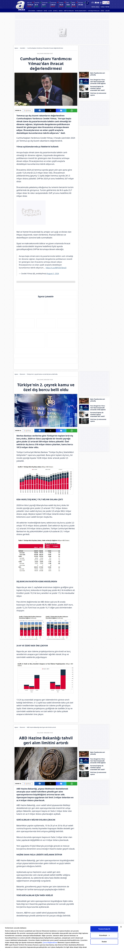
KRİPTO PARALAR (69, 11)
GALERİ (107, 11)
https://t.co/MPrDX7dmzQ (56, 268)
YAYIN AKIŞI (95, 7)
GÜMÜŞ (55, 11)
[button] (39, 110)
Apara (16, 48)
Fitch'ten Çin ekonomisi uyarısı (98, 94)
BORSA (61, 11)
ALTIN (50, 11)
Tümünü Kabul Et (104, 929)
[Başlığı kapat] (121, 927)
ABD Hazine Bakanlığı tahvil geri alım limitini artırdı (41, 727)
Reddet (104, 941)
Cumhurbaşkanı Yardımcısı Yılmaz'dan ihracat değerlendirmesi (45, 48)
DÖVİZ (45, 11)
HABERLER (39, 11)
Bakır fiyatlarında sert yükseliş (97, 74)
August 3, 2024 (53, 273)
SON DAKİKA (31, 11)
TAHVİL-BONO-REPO (81, 11)
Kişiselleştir (103, 935)
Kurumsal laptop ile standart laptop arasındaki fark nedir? (97, 88)
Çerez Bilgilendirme (50, 942)
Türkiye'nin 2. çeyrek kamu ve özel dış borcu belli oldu (42, 374)
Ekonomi (22, 374)
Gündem (22, 48)
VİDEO (102, 11)
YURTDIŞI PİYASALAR (93, 11)
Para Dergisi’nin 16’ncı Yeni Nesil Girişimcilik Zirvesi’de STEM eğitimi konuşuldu (98, 81)
